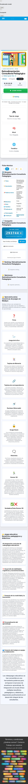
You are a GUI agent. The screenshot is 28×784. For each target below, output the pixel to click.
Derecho (6, 771)
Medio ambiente (15, 758)
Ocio (22, 776)
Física (3, 753)
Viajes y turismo (21, 781)
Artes (3, 751)
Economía (12, 771)
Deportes (23, 751)
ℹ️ (7, 169)
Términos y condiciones (14, 739)
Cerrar (2, 7)
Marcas (16, 776)
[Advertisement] (14, 34)
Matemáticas (6, 758)
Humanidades (8, 776)
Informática (7, 756)
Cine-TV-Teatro (18, 766)
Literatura (21, 756)
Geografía (10, 753)
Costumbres (9, 768)
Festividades (7, 773)
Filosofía (15, 773)
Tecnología (5, 763)
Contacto (21, 742)
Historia (17, 753)
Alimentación (22, 763)
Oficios (5, 778)
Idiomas (24, 753)
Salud (13, 761)
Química (7, 761)
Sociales (12, 781)
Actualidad (13, 763)
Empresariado (21, 771)
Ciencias (16, 751)
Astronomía (9, 766)
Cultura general (18, 768)
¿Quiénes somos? (10, 742)
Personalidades (14, 778)
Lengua (14, 756)
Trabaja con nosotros (14, 745)
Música (23, 758)
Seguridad (20, 761)
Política (22, 778)
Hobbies (22, 773)
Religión (5, 781)
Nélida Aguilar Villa (9, 76)
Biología (10, 751)
